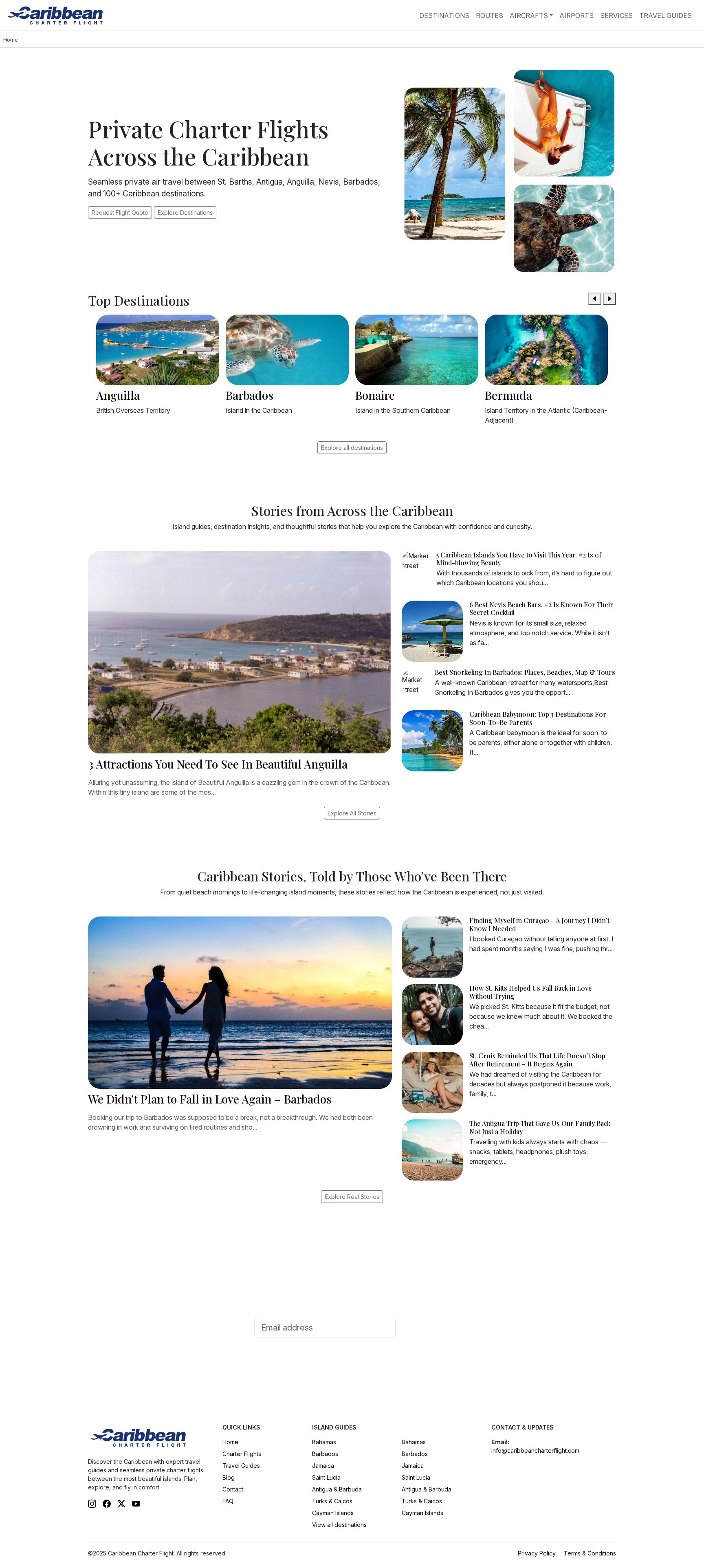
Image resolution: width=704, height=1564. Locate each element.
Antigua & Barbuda (337, 1489)
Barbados (325, 1453)
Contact (232, 1489)
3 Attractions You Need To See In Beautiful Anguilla (218, 763)
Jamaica (323, 1465)
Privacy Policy (537, 1553)
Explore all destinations (352, 447)
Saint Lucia (326, 1477)
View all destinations (339, 1524)
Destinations (444, 15)
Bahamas (324, 1441)
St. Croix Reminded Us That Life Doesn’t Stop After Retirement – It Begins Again (537, 1059)
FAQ (227, 1501)
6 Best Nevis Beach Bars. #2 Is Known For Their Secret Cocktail (541, 608)
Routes (489, 15)
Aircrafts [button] (529, 15)
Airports (576, 15)
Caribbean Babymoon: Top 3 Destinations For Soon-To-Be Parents (537, 718)
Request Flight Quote (120, 212)
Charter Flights (241, 1453)
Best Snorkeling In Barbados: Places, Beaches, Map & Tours (525, 672)
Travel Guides (665, 15)
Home (230, 1441)
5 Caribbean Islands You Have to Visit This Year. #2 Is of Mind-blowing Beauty (518, 559)
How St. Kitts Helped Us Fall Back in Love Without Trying (530, 992)
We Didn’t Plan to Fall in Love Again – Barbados (210, 1098)
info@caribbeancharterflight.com (535, 1450)
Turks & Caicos (332, 1501)
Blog (228, 1477)
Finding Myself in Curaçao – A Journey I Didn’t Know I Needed (539, 924)
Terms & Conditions (590, 1553)
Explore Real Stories (352, 1196)
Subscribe (424, 1328)
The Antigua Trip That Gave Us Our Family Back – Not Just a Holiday (542, 1127)
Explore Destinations (185, 212)
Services (616, 15)
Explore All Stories (352, 813)
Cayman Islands (333, 1512)
